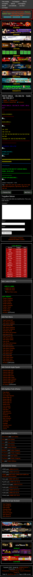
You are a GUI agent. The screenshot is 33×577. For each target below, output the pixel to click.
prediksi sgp (20, 184)
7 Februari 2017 (13, 100)
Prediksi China (6, 309)
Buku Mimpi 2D (7, 511)
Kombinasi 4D (6, 416)
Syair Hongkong (7, 505)
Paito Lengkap (5, 1)
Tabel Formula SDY (8, 336)
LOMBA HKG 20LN (10, 290)
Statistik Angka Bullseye (9, 381)
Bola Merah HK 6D (7, 334)
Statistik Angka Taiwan (9, 377)
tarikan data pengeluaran (8, 186)
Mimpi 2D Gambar (7, 512)
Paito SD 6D (6, 341)
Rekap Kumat (6, 404)
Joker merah (5, 436)
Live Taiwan (5, 7)
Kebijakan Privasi (14, 570)
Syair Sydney (14, 436)
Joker (3, 439)
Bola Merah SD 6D (7, 345)
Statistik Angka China (8, 375)
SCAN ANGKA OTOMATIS (16, 238)
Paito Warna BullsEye (8, 346)
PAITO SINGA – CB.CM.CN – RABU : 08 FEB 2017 (16, 97)
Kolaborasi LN (6, 420)
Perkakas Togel (19, 15)
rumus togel (27, 184)
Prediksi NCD (6, 310)
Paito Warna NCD (7, 353)
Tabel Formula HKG (8, 325)
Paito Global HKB (7, 355)
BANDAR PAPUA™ (24, 567)
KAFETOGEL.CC (19, 569)
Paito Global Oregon (8, 357)
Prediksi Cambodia (7, 305)
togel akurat (18, 186)
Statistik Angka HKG (8, 372)
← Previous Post (6, 192)
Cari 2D (5, 428)
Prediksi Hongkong (7, 300)
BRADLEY (4, 450)
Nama (4, 221)
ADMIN (5, 100)
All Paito (5, 362)
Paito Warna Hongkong (9, 327)
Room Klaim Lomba (12, 292)
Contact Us (16, 572)
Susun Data (6, 427)
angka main (8, 184)
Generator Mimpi (7, 509)
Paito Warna (6, 392)
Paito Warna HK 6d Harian (9, 332)
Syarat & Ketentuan (25, 570)
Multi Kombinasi (7, 418)
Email (4, 226)
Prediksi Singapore (7, 298)
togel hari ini (25, 186)
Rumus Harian (6, 394)
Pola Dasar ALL (7, 411)
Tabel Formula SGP (8, 320)
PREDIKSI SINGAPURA (9, 102)
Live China (21, 5)
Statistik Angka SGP (8, 370)
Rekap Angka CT (7, 402)
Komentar (5, 203)
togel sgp (4, 188)
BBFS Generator (7, 413)
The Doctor (4, 453)
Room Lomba (11, 12)
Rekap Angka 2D (7, 397)
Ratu (3, 447)
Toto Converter (6, 406)
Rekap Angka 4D (7, 401)
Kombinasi (5, 414)
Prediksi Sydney (7, 302)
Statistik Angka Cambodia (9, 379)
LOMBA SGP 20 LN (14, 472)
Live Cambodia (12, 5)
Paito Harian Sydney (8, 339)
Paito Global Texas (8, 359)
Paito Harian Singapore (9, 323)
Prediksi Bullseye (11, 447)
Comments (21, 102)
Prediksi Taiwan (7, 307)
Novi (3, 461)
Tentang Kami (5, 570)
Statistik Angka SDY (8, 374)
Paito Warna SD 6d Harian (9, 343)
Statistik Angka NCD (8, 382)
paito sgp (14, 184)
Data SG (25, 1)
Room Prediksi (20, 12)
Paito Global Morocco (8, 360)
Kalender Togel (6, 407)
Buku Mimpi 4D (7, 516)
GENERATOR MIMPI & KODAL (16, 239)
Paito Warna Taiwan (8, 350)
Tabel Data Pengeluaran (18, 13)
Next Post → (28, 192)
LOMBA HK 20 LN (13, 469)
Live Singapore (15, 1)
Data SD (13, 3)
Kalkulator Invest (7, 425)
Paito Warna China (7, 352)
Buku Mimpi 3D (7, 514)
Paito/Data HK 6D (7, 330)
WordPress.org (11, 574)
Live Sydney (5, 3)
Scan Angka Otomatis (8, 395)
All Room (5, 312)
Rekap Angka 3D (7, 399)
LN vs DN (5, 421)
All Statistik (6, 384)
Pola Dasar (6, 409)
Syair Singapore (7, 504)
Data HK (4, 5)
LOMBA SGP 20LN (10, 288)
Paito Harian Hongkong (9, 329)
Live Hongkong (21, 3)
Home (4, 12)
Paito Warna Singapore (9, 322)
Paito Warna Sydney (8, 338)
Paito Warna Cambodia (9, 348)
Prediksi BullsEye (7, 303)
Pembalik (5, 423)
